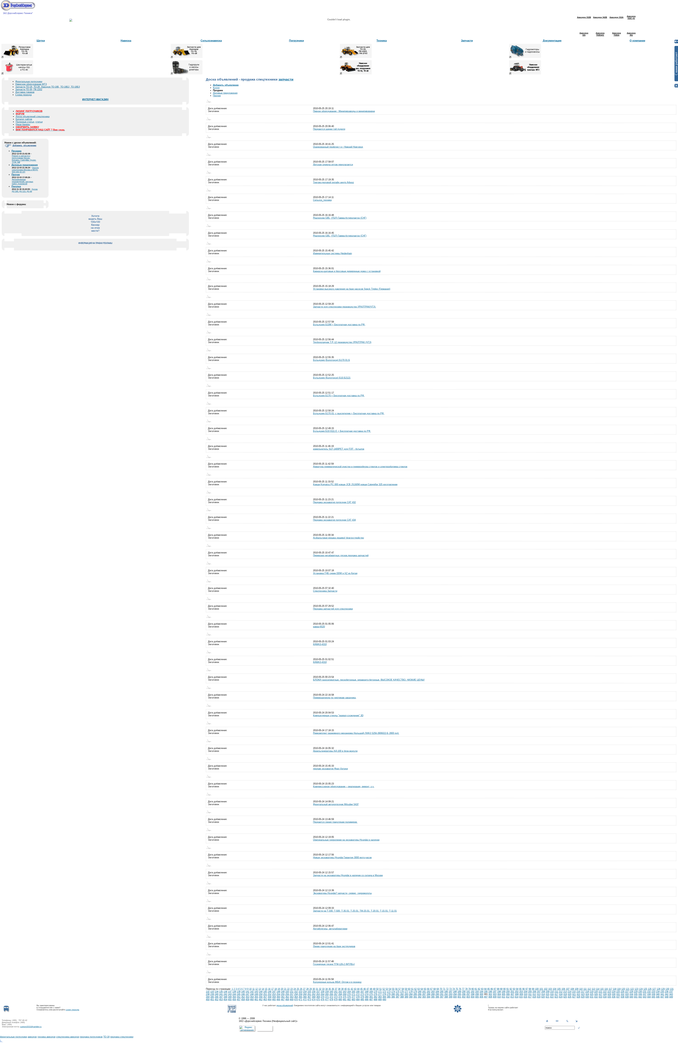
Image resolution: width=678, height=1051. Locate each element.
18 (275, 989)
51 (380, 989)
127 (654, 989)
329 (609, 994)
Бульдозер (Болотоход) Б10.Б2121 (331, 377)
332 (622, 994)
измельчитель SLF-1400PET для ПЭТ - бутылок (338, 449)
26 (301, 989)
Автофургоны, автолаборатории (330, 928)
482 (349, 999)
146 (269, 991)
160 (331, 991)
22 (288, 989)
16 (269, 989)
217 (583, 991)
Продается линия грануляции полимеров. (335, 822)
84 (485, 989)
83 (482, 989)
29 (310, 989)
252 (269, 994)
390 (411, 997)
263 (318, 994)
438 (622, 997)
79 (469, 989)
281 (397, 994)
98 (530, 989)
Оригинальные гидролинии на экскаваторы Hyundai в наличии (346, 840)
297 (468, 994)
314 (543, 994)
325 (591, 994)
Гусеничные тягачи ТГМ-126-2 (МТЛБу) (334, 964)
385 (389, 997)
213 (565, 991)
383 (380, 997)
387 (397, 997)
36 (333, 989)
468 (287, 999)
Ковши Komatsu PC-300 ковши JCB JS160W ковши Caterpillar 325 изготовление (355, 484)
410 (499, 997)
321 (574, 994)
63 (418, 989)
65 (425, 989)
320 (569, 994)
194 (481, 991)
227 (627, 991)
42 (352, 989)
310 (525, 994)
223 (609, 991)
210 (552, 991)
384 (384, 997)
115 (602, 989)
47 (368, 989)
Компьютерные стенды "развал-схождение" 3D (338, 715)
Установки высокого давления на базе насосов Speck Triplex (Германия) (351, 289)
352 (243, 997)
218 (587, 991)
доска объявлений (284, 1005)
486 (366, 999)
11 (253, 989)
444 (649, 997)
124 (641, 989)
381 (371, 997)
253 (274, 994)
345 (212, 997)
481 (344, 999)
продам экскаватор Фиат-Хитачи (330, 768)
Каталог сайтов (24, 119)
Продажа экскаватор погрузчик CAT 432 (334, 502)
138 (234, 991)
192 (472, 991)
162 (340, 991)
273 (362, 994)
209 (547, 991)
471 (300, 999)
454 (225, 999)
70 (441, 989)
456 (234, 999)
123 (636, 989)
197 (494, 991)
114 (597, 989)
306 (508, 994)
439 (627, 997)
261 (309, 994)
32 (320, 989)
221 (600, 991)
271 (353, 994)
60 (409, 989)
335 (636, 994)
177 (406, 991)
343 (671, 994)
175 (397, 991)
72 (447, 989)
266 (331, 994)
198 (499, 991)
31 (317, 989)
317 (556, 994)
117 (610, 989)
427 (574, 997)
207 (539, 991)
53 (387, 989)
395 (433, 997)
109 (576, 989)
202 (517, 991)
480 (340, 999)
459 (247, 999)
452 (216, 999)
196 (490, 991)
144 (261, 991)
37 (336, 989)
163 (344, 991)
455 (230, 999)
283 (406, 994)
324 (587, 994)
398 (446, 997)
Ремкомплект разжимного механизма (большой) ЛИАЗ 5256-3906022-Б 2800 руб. (356, 733)
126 (650, 989)
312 (534, 994)
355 (256, 997)
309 (521, 994)
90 (504, 989)
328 (605, 994)
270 (349, 994)
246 (243, 994)
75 (457, 989)
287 (424, 994)
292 (446, 994)
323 (583, 994)
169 (371, 991)
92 (511, 989)
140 (243, 991)
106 (563, 989)
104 (554, 989)
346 (216, 997)
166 (358, 991)
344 (208, 997)
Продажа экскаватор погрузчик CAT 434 (334, 520)
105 (559, 989)
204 (525, 991)
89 (501, 989)
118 (614, 989)
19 (279, 989)
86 (491, 989)
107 (568, 989)
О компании (637, 40)
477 (327, 999)
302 (490, 994)
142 (252, 991)
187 (450, 991)
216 (578, 991)
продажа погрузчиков (91, 1036)
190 (464, 991)
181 (424, 991)
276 (375, 994)
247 (247, 994)
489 (380, 999)
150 (287, 991)
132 (208, 991)
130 (667, 989)
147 (274, 991)
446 (658, 997)
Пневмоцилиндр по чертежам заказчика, (334, 697)
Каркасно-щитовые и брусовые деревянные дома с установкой (346, 271)
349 (230, 997)
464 (269, 999)
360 (278, 997)
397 (442, 997)
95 (520, 989)
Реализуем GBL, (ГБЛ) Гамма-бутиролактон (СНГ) (339, 218)
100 (537, 989)
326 (596, 994)
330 (613, 994)
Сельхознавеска (211, 40)
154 (305, 991)
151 (291, 991)
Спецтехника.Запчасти (325, 591)
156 (314, 991)
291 (442, 994)
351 (238, 997)
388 (402, 997)
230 (640, 991)
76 (460, 989)
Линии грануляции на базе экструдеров (334, 946)
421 (547, 997)
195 (486, 991)
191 (468, 991)
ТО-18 (106, 1036)
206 (534, 991)
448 (666, 997)
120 (623, 989)
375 (344, 997)
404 (472, 997)
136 (225, 991)
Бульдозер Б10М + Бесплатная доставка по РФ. (339, 324)
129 (663, 989)
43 (355, 989)
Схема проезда (23, 94)
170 (375, 991)
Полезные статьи (25, 121)
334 (631, 994)
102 (546, 989)
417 (530, 997)
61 (412, 989)
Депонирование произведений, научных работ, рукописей (22, 181)
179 (415, 991)
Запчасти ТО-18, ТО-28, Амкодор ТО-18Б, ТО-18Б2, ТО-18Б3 (47, 86)
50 (377, 989)
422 (552, 997)
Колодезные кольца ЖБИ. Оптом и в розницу (337, 982)
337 (644, 994)
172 (384, 991)
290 (437, 994)
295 (459, 994)
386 (393, 997)
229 (636, 991)
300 (481, 994)
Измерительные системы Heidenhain (332, 253)
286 (419, 994)
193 (477, 991)
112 (589, 989)
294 (455, 994)
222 (605, 991)
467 (283, 999)
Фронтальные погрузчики (28, 81)
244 (234, 994)
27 (304, 989)
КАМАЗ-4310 (320, 644)
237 (671, 991)
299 (477, 994)
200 (508, 991)
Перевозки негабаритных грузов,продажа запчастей (340, 555)
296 (464, 994)
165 (353, 991)
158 (322, 991)
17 (272, 989)
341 (662, 994)
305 (503, 994)
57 (399, 989)
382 (375, 997)
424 (561, 997)
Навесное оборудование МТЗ (31, 84)
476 (322, 999)
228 (631, 991)
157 (318, 991)
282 (402, 994)
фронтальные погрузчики (13, 1036)
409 (494, 997)
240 (216, 994)
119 (619, 989)
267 (336, 994)
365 (300, 997)
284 (411, 994)
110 (581, 989)
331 (618, 994)
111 (585, 989)
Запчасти (467, 40)
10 (250, 989)
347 (221, 997)
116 (606, 989)
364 (296, 997)
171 (380, 991)
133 (212, 991)
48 (371, 989)
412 (508, 997)
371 (327, 997)
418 (534, 997)
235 (662, 991)
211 (556, 991)
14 (263, 989)
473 (309, 999)
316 (552, 994)
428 (578, 997)
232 (649, 991)
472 (305, 999)
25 (298, 989)
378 (358, 997)
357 (265, 997)
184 (437, 991)
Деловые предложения (225, 93)
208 (543, 991)
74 (453, 989)
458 (243, 999)
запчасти (285, 79)
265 (327, 994)
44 (358, 989)
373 (336, 997)
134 (216, 991)
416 (525, 997)
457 (238, 999)
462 (261, 999)
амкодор (32, 1036)
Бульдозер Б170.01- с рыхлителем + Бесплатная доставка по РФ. (348, 413)
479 (336, 999)
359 (274, 997)
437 (618, 997)
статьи (39, 121)
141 (247, 991)
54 (390, 989)
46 (364, 989)
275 (371, 994)
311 (530, 994)
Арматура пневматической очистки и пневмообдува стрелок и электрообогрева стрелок (360, 466)
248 (252, 994)
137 (230, 991)
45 (361, 989)
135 (221, 991)
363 (291, 997)
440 (631, 997)
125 (645, 989)
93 (514, 989)
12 (256, 989)
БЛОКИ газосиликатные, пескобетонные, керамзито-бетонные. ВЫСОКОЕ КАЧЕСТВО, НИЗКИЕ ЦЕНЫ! (369, 679)
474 (314, 999)
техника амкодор (46, 1036)
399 (450, 997)
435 (609, 997)
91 (507, 989)
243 (230, 994)
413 (512, 997)
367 (309, 997)
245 (238, 994)
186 (446, 991)
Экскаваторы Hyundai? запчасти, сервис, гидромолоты (342, 893)
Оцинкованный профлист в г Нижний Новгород (338, 147)
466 (278, 999)
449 (671, 997)
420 (543, 997)
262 (314, 994)
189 (459, 991)
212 (561, 991)
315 (547, 994)
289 (433, 994)
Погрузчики (296, 40)
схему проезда (72, 1010)
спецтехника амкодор (67, 1036)
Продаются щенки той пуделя (329, 129)
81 (476, 989)
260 (305, 994)
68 (434, 989)
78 (466, 989)
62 (415, 989)
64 (422, 989)
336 (640, 994)
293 (450, 994)
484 (358, 999)
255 (283, 994)
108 (572, 989)
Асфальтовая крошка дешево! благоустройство (338, 537)
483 (353, 999)
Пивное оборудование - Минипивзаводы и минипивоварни (344, 111)
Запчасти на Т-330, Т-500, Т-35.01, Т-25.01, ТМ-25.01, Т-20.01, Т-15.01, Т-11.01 (355, 911)
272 (358, 994)
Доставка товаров (24, 92)
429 (583, 997)
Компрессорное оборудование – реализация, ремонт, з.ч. (343, 786)
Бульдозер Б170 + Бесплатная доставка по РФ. (339, 395)
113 (593, 989)
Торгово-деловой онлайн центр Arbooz (333, 182)
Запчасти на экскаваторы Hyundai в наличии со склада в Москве (348, 875)
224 (613, 991)
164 (349, 991)
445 (653, 997)
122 (632, 989)
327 (600, 994)
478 (331, 999)
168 (366, 991)
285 (415, 994)
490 (384, 999)
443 (644, 997)
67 (431, 989)
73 (450, 989)
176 (402, 991)
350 (234, 997)
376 (349, 997)
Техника (381, 40)
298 (472, 994)
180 (419, 991)
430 (587, 997)
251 (265, 994)
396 (437, 997)
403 (468, 997)
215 (574, 991)
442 (640, 997)
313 (538, 994)
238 (208, 994)
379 (362, 997)
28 (307, 989)
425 (565, 997)
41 (348, 989)
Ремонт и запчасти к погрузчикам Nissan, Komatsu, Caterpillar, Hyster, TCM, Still (24, 159)
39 (342, 989)
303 (494, 994)
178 (411, 991)
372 (331, 997)
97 (526, 989)
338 (649, 994)
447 (662, 997)
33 (323, 989)
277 (380, 994)
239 (212, 994)
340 (658, 994)
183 (433, 991)
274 (366, 994)
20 (282, 989)
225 (618, 991)
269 (344, 994)
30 (314, 989)
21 (285, 989)
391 (415, 997)
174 (393, 991)
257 (291, 994)
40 (345, 989)
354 (252, 997)
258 (296, 994)
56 (396, 989)
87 (495, 989)
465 (274, 999)
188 (455, 991)
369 (318, 997)
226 (622, 991)
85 (488, 989)
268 (340, 994)
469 (291, 999)
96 (523, 989)
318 (561, 994)
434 (605, 997)
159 (327, 991)
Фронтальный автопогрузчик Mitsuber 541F (336, 804)
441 (636, 997)
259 (300, 994)
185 (442, 991)
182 (428, 991)
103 (550, 989)
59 (406, 989)
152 (296, 991)
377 (353, 997)
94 (517, 989)
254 (278, 994)
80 (472, 989)
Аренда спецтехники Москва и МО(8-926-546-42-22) (25, 170)
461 (256, 999)
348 (225, 997)
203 (521, 991)
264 (322, 994)
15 (266, 989)
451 (212, 999)
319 (565, 994)
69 (437, 989)
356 (261, 997)
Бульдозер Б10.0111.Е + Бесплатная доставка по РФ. (342, 431)
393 (424, 997)
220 (596, 991)
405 (477, 997)
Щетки (41, 40)
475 (318, 999)
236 (666, 991)
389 (406, 997)
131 (672, 989)
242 (225, 994)
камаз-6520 (319, 626)
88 (498, 989)
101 (541, 989)
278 (384, 994)
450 (208, 999)
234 (658, 991)
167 (362, 991)
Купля (216, 87)
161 (336, 991)
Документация (552, 40)
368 (314, 997)
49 (374, 989)
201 (512, 991)
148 (278, 991)
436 (613, 997)
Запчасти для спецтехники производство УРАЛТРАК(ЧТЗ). (344, 306)
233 (653, 991)
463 (265, 999)
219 (591, 991)
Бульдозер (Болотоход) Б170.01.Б (331, 360)
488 (375, 999)
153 (300, 991)
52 (383, 989)
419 (538, 997)
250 (261, 994)
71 (444, 989)
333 (627, 994)
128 (658, 989)
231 (644, 991)
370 (322, 997)
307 (512, 994)
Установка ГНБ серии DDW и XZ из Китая (335, 573)
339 (653, 994)
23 (291, 989)
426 (569, 997)
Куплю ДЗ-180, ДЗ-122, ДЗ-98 (25, 190)
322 (578, 994)
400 (455, 997)
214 (569, 991)
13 (259, 989)
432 (596, 997)
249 (256, 994)
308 (517, 994)
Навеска (126, 40)
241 (221, 994)
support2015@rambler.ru (30, 1027)
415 (521, 997)
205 (530, 991)
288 (428, 994)
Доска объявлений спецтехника (32, 116)
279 (389, 994)
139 (238, 991)
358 (269, 997)
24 (294, 989)
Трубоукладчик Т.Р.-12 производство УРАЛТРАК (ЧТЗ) (342, 342)
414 (516, 997)
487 (371, 999)
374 (340, 997)
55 (393, 989)
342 (666, 994)
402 (464, 997)
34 (326, 989)
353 (247, 997)
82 (479, 989)
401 (459, 997)
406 (481, 997)
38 (339, 989)
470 (296, 999)
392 (419, 997)
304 (499, 994)
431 (591, 997)
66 (428, 989)
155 (309, 991)
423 (556, 997)
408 (490, 997)
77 (463, 989)
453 (221, 999)
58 (403, 989)
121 (627, 989)
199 (503, 991)
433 (600, 997)
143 (256, 991)
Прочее (217, 95)
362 (287, 997)
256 (287, 994)
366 (305, 997)
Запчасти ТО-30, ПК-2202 (28, 89)
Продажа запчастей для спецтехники (333, 608)
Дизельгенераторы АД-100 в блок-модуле (335, 751)
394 (428, 997)
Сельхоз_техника (322, 200)
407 (486, 997)
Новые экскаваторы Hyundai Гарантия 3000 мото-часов (342, 857)
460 (252, 999)
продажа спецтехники (121, 1036)
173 (389, 991)
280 (393, 994)
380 (366, 997)
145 (265, 991)
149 (283, 991)
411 (503, 997)
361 (283, 997)
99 (533, 989)
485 (362, 999)
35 (329, 989)
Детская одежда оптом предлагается (333, 164)
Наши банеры (23, 124)
